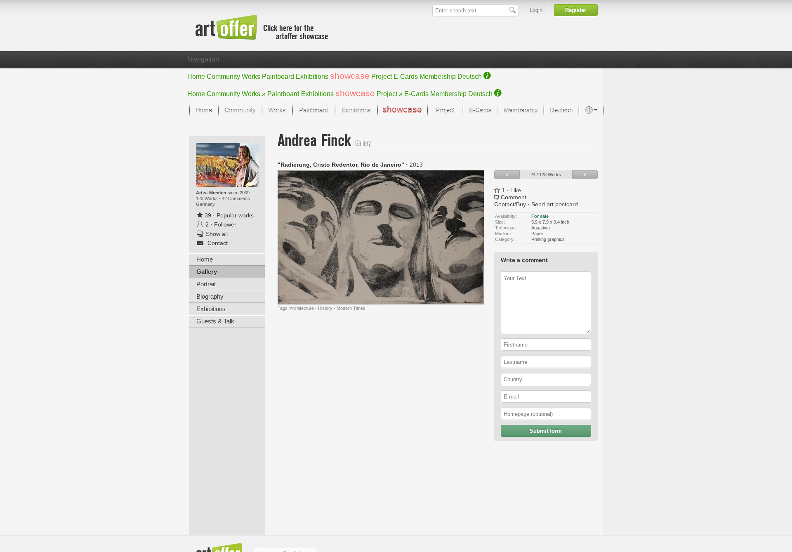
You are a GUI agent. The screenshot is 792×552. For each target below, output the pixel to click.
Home (196, 76)
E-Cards (406, 76)
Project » (390, 93)
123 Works (207, 198)
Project (381, 76)
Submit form (546, 431)
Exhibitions (312, 76)
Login (536, 10)
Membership (438, 76)
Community (223, 76)
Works (251, 76)
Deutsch (469, 76)
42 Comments (236, 198)
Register (575, 10)
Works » (254, 93)
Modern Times (351, 308)
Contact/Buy (510, 204)
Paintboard (278, 76)
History (325, 308)
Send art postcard (554, 204)
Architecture (302, 308)
